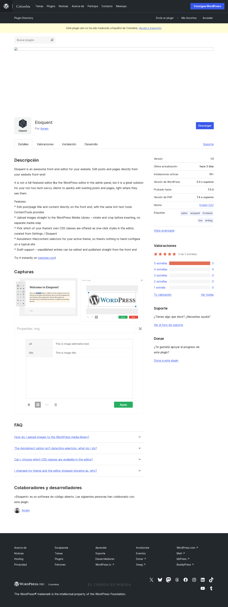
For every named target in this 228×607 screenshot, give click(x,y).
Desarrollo (91, 144)
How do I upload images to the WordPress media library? (51, 437)
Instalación (69, 144)
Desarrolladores (104, 558)
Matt (181, 553)
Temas (59, 553)
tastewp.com (46, 258)
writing (208, 220)
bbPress (183, 558)
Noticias (19, 553)
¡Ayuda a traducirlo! (150, 28)
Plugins (59, 558)
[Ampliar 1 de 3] (73, 283)
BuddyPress (185, 564)
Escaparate (61, 547)
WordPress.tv (104, 564)
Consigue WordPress (207, 6)
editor (184, 213)
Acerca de (20, 547)
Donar (141, 558)
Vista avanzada (164, 230)
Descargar (204, 125)
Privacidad (20, 564)
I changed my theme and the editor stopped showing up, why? (55, 470)
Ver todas (207, 294)
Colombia (53, 584)
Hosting (18, 558)
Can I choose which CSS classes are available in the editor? (53, 459)
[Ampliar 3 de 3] (139, 329)
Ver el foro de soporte (168, 325)
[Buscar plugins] (52, 40)
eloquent (195, 213)
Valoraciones (45, 144)
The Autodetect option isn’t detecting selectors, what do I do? (55, 448)
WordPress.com (187, 547)
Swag (141, 564)
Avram (44, 128)
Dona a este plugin (166, 360)
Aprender (101, 547)
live (200, 220)
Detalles (23, 144)
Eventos (141, 553)
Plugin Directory (23, 17)
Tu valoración (163, 294)
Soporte (208, 144)
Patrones (60, 564)
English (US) (207, 204)
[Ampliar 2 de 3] (139, 283)
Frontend (207, 213)
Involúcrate (142, 547)
